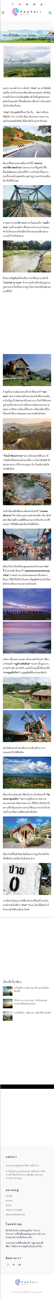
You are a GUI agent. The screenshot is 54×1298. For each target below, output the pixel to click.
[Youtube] (27, 4)
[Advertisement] (27, 324)
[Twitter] (20, 4)
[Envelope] (34, 4)
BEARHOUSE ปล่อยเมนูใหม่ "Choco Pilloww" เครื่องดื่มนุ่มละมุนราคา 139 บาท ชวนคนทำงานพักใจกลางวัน (25, 1234)
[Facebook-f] (13, 4)
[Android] (41, 4)
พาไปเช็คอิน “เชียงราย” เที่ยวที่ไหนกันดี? (32, 1012)
